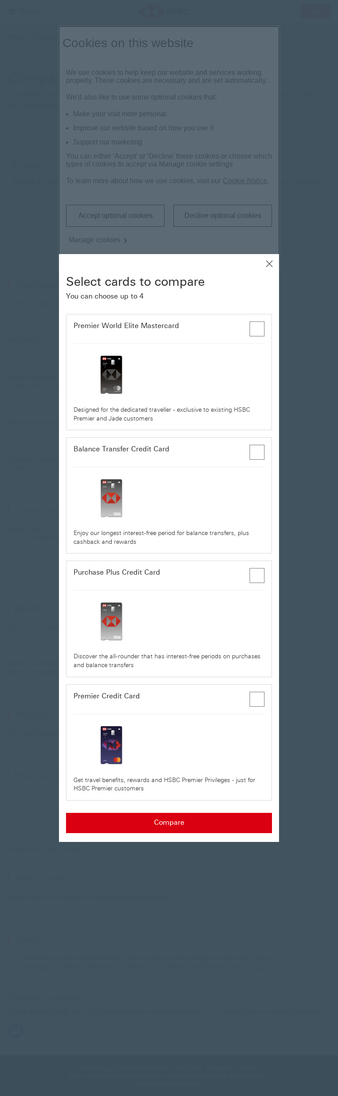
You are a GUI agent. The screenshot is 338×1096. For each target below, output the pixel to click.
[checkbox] (257, 328)
